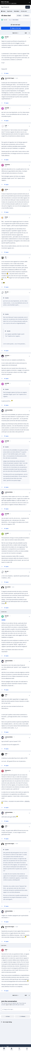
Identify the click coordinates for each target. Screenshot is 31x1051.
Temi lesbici (15, 19)
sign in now (8, 1004)
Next (26, 33)
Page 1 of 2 (15, 33)
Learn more (3, 2)
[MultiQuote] (2, 73)
